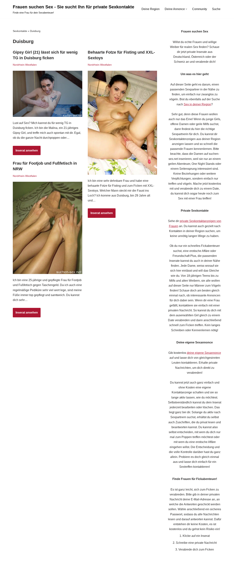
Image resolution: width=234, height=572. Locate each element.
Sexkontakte (20, 31)
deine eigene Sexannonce (204, 352)
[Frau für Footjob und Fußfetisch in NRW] (47, 228)
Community (199, 9)
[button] (186, 9)
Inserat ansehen (25, 152)
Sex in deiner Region (197, 104)
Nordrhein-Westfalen (25, 64)
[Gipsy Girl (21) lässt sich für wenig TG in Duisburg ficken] (47, 94)
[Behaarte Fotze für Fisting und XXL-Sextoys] (122, 123)
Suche (216, 9)
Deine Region (150, 9)
